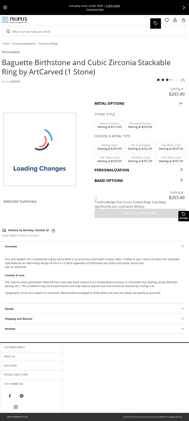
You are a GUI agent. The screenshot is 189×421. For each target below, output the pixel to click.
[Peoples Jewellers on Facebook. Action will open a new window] (10, 396)
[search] (8, 31)
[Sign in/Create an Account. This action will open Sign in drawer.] (175, 20)
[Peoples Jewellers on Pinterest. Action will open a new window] (22, 396)
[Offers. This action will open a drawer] (155, 23)
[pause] (5, 7)
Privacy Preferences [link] (141, 417)
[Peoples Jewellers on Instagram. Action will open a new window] (16, 407)
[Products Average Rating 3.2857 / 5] (167, 80)
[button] (184, 7)
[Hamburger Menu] (5, 20)
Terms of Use (155, 417)
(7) (183, 80)
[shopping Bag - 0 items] (185, 22)
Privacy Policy (129, 417)
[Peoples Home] (18, 20)
